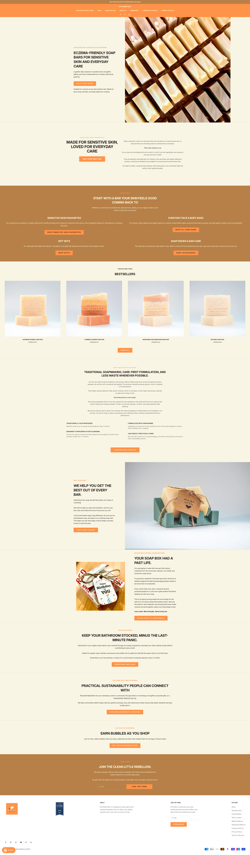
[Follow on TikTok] (26, 842)
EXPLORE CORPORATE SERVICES (125, 712)
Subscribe (178, 824)
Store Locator (237, 818)
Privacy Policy (237, 832)
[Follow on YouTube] (21, 842)
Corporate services (150, 10)
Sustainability (236, 814)
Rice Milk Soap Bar (217, 339)
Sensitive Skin (110, 10)
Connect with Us (167, 10)
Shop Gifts (64, 253)
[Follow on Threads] (16, 842)
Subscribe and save (125, 664)
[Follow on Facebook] (6, 842)
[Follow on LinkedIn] (31, 842)
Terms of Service (238, 835)
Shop (99, 10)
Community (134, 10)
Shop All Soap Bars (185, 230)
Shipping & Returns (238, 825)
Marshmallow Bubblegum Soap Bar (156, 339)
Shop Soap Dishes (85, 530)
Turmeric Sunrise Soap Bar (94, 339)
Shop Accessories (185, 253)
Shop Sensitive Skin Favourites (64, 232)
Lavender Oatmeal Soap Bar (32, 339)
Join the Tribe (139, 786)
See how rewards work (125, 745)
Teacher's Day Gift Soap (85, 10)
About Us (122, 10)
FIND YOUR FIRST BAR (92, 159)
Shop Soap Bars (84, 83)
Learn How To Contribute (151, 618)
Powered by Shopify (24, 849)
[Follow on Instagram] (11, 842)
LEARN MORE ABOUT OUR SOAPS (125, 450)
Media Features (237, 821)
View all (125, 350)
